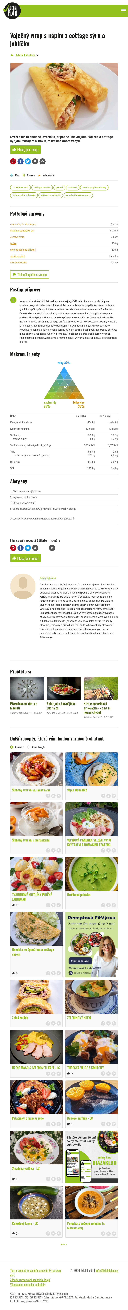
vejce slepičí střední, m (22, 224)
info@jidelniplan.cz (107, 1270)
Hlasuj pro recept (25, 149)
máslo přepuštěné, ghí (22, 230)
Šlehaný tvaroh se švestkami (31, 789)
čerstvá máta (17, 237)
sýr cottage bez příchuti (23, 249)
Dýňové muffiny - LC (80, 1117)
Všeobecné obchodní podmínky (28, 1284)
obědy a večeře (42, 187)
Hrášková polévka (78, 894)
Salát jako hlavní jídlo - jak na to (62, 705)
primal (59, 187)
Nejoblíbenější (38, 747)
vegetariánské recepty (78, 195)
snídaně (72, 187)
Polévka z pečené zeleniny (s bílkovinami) (86, 1225)
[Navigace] (123, 10)
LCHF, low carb (20, 187)
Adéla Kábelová (25, 55)
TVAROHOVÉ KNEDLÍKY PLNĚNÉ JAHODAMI (32, 896)
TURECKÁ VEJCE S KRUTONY (85, 1067)
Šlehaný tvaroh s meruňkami (30, 839)
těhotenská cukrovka (24, 195)
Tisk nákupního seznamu (29, 274)
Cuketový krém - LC (25, 1223)
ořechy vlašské (18, 262)
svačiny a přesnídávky (94, 187)
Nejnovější (19, 747)
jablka (13, 243)
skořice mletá (17, 256)
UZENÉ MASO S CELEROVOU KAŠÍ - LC (36, 1067)
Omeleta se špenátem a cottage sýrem (33, 951)
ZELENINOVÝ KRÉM (79, 1017)
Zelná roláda (20, 1017)
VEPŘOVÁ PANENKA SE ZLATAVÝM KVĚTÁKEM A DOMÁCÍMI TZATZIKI (89, 842)
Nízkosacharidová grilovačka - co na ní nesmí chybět (97, 708)
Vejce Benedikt (77, 789)
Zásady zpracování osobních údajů (30, 1279)
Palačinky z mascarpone (28, 1117)
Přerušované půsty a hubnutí (23, 705)
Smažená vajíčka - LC (26, 1168)
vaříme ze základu (50, 195)
